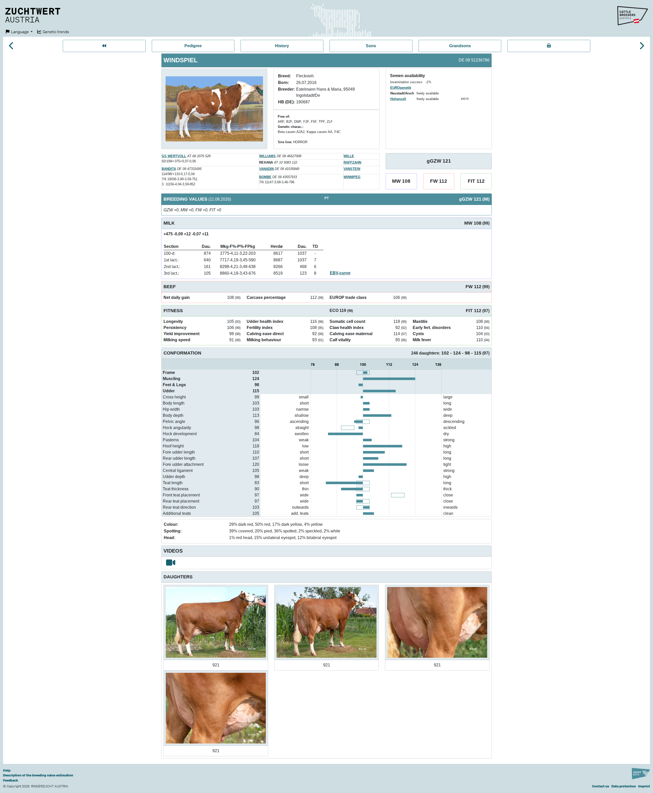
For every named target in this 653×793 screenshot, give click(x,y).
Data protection (623, 786)
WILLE (349, 156)
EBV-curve (340, 273)
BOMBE (265, 177)
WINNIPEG (352, 177)
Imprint (644, 786)
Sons (371, 46)
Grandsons (460, 46)
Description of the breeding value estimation (38, 775)
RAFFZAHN (352, 162)
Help (6, 770)
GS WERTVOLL (174, 156)
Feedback (10, 780)
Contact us (600, 786)
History (282, 46)
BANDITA (169, 169)
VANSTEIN (352, 169)
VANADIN (266, 169)
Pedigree (193, 46)
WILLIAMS (267, 156)
